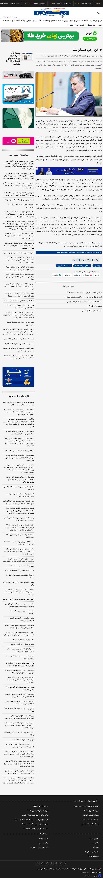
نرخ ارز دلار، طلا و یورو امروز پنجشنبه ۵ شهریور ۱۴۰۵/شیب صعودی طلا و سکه (20, 664)
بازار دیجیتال (37, 20)
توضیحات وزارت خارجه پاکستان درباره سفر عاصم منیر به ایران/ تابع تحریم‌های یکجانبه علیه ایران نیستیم (19, 245)
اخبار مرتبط (68, 286)
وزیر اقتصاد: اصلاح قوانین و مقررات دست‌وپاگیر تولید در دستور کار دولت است (19, 717)
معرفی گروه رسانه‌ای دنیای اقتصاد (86, 806)
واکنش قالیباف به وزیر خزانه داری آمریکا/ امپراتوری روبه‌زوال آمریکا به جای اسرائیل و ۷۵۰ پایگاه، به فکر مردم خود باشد (19, 527)
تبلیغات (95, 843)
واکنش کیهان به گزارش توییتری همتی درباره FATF (84, 292)
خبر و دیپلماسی (96, 20)
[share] (47, 863)
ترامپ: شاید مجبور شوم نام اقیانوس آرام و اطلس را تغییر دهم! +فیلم (19, 519)
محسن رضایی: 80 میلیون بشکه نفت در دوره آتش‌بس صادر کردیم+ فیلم (20, 432)
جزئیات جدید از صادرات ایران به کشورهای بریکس (84, 301)
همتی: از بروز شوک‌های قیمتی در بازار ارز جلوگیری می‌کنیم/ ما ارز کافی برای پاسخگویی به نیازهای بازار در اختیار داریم (18, 315)
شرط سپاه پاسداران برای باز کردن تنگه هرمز (19, 339)
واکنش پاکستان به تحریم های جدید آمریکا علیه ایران (19, 709)
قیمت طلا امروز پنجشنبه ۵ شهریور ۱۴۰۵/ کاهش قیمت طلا (19, 688)
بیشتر (71, 25)
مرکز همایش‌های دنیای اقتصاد (37, 811)
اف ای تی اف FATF (82, 265)
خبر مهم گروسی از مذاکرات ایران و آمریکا (19, 200)
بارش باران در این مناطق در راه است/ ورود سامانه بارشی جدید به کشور (19, 306)
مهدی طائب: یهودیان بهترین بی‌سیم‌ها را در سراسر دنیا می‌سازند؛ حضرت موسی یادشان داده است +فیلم (18, 185)
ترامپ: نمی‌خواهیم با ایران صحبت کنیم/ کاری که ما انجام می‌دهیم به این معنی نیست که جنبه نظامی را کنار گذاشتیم (20, 511)
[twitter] (88, 260)
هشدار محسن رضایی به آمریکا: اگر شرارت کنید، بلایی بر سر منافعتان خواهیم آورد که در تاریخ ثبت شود (19, 236)
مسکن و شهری (75, 20)
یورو (80, 4)
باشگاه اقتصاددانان (18, 20)
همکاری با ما (93, 856)
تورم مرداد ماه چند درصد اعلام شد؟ (21, 566)
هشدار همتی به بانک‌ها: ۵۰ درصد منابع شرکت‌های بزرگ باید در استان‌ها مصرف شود (18, 633)
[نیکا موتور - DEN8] (18, 75)
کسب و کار (80, 25)
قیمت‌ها (7, 20)
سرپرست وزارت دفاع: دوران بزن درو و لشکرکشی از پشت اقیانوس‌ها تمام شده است (18, 560)
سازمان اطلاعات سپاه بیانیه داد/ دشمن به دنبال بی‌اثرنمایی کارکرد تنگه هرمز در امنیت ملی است (19, 286)
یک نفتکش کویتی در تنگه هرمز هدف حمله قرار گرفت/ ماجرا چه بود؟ (19, 543)
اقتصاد (85, 20)
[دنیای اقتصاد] (51, 13)
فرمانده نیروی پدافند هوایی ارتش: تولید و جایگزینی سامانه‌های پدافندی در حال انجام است (19, 277)
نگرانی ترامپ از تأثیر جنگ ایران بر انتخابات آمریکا (19, 733)
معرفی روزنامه (43, 838)
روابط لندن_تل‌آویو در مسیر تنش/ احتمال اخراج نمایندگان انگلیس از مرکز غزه (19, 626)
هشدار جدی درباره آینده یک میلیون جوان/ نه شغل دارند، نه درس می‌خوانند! (19, 356)
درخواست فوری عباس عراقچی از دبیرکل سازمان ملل (20, 205)
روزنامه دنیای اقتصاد (90, 811)
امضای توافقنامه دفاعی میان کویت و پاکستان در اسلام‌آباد (21, 619)
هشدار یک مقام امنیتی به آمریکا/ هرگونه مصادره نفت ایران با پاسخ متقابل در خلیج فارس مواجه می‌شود (19, 754)
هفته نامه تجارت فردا (90, 819)
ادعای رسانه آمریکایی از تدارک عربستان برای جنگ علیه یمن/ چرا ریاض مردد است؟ (19, 294)
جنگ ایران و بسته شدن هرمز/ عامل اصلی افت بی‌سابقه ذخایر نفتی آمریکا (19, 745)
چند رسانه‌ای (90, 25)
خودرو (29, 20)
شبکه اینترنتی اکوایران (90, 815)
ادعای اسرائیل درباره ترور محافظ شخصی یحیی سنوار (20, 323)
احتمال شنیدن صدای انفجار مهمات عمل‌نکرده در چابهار (18, 488)
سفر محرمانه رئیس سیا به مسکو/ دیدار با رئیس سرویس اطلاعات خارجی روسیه (19, 605)
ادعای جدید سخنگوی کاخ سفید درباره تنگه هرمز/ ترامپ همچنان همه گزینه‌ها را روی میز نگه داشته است (19, 725)
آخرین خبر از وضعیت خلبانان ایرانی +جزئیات (18, 253)
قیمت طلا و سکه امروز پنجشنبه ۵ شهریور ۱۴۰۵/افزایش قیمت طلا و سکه (19, 702)
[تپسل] (37, 168)
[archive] (38, 863)
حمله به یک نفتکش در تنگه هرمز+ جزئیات (19, 301)
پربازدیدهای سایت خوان (18, 155)
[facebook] (93, 260)
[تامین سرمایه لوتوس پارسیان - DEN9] (18, 118)
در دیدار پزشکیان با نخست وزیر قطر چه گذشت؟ (20, 576)
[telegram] (79, 260)
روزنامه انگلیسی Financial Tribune (36, 828)
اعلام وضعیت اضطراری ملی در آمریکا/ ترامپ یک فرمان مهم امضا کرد (18, 349)
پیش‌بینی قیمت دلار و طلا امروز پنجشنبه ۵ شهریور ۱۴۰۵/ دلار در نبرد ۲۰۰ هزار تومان (19, 193)
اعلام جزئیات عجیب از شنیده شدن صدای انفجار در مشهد (20, 657)
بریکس (97, 265)
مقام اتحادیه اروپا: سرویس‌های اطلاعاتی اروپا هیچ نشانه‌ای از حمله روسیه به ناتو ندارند (18, 502)
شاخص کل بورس (6, 4)
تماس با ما (94, 838)
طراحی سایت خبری (92, 876)
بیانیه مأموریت (43, 843)
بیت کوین (33, 4)
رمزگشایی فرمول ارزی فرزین (92, 310)
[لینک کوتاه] (97, 260)
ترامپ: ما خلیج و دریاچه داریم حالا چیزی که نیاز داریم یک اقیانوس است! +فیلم (18, 403)
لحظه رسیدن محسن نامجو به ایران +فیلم (19, 343)
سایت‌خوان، (91, 252)
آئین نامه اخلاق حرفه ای (39, 847)
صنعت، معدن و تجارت (52, 20)
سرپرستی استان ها (91, 852)
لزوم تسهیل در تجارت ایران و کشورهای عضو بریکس (83, 297)
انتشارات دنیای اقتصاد (40, 806)
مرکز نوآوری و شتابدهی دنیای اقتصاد (35, 815)
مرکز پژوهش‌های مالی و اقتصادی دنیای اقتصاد (31, 819)
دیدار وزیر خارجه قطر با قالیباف (23, 639)
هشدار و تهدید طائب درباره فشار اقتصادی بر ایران (18, 583)
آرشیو (100, 25)
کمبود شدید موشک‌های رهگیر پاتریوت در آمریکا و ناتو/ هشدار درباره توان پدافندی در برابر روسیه (19, 458)
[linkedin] (84, 260)
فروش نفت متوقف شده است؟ (23, 740)
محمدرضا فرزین (64, 265)
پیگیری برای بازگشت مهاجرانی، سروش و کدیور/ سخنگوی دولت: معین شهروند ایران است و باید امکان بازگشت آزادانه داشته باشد (18, 176)
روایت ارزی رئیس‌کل (95, 306)
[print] (74, 260)
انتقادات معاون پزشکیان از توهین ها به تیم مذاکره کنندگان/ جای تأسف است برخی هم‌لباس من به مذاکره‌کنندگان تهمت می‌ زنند (18, 332)
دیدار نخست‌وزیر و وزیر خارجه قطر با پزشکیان (21, 612)
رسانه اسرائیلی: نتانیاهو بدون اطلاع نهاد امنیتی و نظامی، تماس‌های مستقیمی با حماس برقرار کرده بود (20, 260)
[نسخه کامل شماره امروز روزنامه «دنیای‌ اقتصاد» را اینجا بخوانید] (27, 56)
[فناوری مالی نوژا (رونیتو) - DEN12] (18, 377)
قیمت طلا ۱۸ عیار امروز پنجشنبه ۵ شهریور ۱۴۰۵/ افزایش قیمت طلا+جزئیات (19, 695)
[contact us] (42, 863)
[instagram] (65, 863)
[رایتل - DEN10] (18, 141)
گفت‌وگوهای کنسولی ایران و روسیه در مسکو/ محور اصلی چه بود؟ (20, 650)
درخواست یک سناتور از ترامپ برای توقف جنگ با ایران (20, 536)
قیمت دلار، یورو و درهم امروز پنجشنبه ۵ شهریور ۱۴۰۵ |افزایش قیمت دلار (19, 671)
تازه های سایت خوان (18, 396)
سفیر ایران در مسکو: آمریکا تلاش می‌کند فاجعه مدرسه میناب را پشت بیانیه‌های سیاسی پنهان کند (20, 479)
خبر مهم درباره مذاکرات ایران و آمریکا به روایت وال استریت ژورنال (20, 495)
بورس (65, 20)
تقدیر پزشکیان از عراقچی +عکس (22, 644)
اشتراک (95, 847)
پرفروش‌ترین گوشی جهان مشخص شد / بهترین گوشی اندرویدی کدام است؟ (20, 268)
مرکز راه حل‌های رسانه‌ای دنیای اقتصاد (34, 824)
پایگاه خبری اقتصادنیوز (90, 824)
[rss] (52, 863)
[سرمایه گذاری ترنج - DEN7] (51, 36)
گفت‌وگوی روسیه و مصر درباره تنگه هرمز (19, 450)
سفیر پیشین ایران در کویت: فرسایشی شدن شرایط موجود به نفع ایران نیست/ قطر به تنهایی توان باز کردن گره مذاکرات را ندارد (19, 214)
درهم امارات (57, 4)
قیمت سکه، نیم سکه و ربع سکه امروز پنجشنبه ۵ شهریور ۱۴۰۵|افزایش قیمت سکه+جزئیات (21, 680)
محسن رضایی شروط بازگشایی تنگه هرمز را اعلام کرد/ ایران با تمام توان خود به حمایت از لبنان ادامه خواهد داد (19, 412)
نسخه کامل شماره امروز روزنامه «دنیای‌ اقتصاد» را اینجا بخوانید (13, 59)
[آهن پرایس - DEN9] (18, 94)
